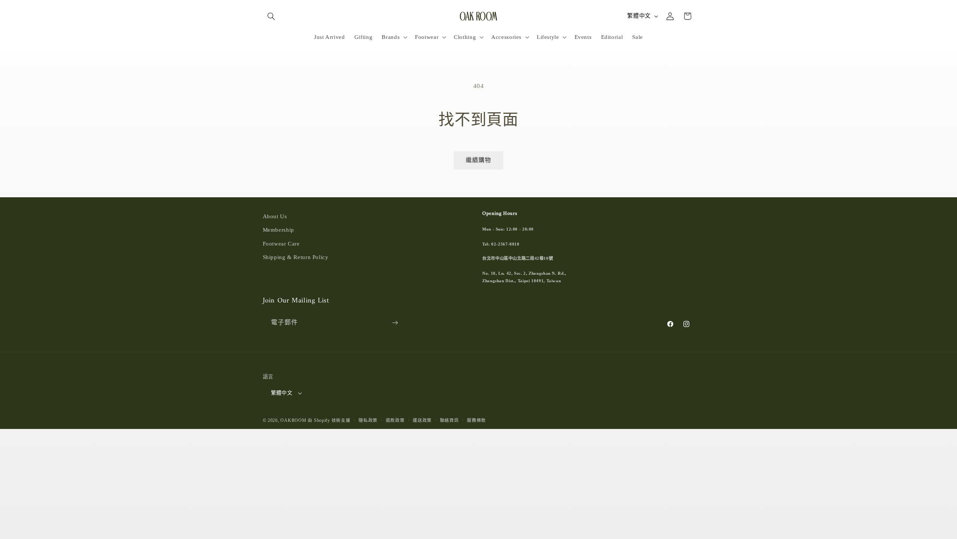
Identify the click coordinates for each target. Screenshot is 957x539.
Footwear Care (281, 244)
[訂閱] (394, 323)
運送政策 (422, 420)
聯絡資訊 (449, 420)
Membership (278, 230)
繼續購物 (478, 160)
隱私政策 (368, 420)
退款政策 (395, 420)
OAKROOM (293, 420)
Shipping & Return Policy (296, 257)
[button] (271, 16)
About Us (275, 216)
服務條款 (476, 420)
